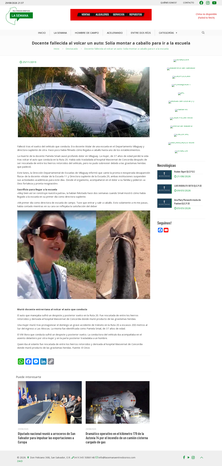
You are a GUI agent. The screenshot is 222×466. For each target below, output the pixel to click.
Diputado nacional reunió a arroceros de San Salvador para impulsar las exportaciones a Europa (46, 437)
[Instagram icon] (193, 457)
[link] (181, 60)
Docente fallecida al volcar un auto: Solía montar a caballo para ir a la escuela (126, 48)
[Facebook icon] (184, 457)
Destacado (72, 48)
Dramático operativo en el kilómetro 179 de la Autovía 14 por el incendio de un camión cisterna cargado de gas (117, 437)
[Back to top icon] (201, 457)
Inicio (56, 48)
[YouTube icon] (188, 457)
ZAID (20, 461)
